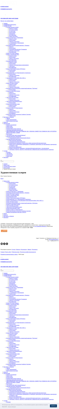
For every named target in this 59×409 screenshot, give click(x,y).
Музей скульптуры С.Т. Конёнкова (14, 191)
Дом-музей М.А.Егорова (12, 97)
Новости (11, 46)
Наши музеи (9, 126)
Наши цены (9, 156)
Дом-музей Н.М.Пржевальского (14, 101)
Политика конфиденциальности (28, 252)
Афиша (8, 118)
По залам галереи (13, 29)
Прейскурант (12, 44)
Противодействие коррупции (13, 139)
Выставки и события (8, 117)
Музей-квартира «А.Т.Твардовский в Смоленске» (18, 72)
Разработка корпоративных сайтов (9, 254)
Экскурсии (12, 66)
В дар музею (12, 31)
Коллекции (24, 249)
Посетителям (6, 123)
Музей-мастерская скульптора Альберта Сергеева (18, 114)
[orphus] (4, 232)
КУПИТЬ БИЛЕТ (5, 6)
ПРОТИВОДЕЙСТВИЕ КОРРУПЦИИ (9, 18)
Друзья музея (9, 154)
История (8, 152)
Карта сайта (8, 252)
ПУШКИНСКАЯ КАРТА (9, 24)
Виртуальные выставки (12, 121)
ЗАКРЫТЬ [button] (53, 405)
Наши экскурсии (13, 36)
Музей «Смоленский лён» (12, 54)
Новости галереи (13, 28)
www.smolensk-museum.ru (40, 226)
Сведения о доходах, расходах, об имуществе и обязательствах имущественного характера (31, 149)
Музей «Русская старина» (12, 53)
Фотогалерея (12, 32)
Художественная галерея (12, 27)
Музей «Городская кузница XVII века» (15, 68)
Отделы (13, 249)
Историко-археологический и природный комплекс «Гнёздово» (22, 203)
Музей (5, 213)
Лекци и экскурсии (14, 58)
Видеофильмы (12, 35)
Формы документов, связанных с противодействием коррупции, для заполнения (29, 148)
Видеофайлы (12, 113)
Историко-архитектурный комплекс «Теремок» (17, 45)
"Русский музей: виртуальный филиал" (16, 135)
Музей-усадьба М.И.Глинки (13, 91)
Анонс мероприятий (11, 119)
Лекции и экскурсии (14, 41)
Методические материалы (15, 140)
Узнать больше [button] (12, 406)
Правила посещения (11, 124)
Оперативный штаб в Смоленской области (19, 137)
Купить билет (9, 127)
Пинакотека (12, 33)
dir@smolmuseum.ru (53, 239)
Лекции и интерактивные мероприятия (19, 65)
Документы (9, 153)
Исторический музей (11, 61)
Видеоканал (9, 134)
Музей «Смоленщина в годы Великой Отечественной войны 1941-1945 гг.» (25, 200)
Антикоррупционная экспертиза (17, 141)
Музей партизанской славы (13, 104)
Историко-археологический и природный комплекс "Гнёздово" (21, 88)
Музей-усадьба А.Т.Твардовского (14, 108)
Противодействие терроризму (13, 136)
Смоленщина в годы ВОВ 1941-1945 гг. (16, 78)
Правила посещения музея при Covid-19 (16, 212)
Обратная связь (15, 252)
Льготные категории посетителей (14, 130)
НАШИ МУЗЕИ (7, 26)
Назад (2, 178)
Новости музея (12, 39)
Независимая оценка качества (13, 128)
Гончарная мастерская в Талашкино (18, 49)
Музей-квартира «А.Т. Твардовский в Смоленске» (18, 199)
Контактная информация (15, 147)
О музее (5, 150)
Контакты (5, 157)
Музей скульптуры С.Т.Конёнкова (14, 37)
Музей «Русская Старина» (12, 194)
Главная (5, 23)
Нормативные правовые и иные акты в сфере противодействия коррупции (27, 143)
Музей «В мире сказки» (12, 83)
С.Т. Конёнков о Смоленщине (16, 42)
